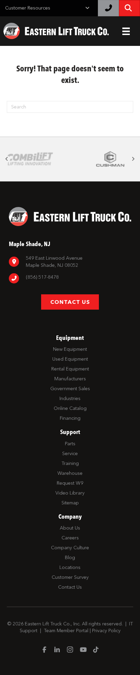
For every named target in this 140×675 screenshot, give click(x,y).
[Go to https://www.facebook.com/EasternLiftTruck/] (44, 650)
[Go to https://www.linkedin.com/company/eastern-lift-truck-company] (57, 650)
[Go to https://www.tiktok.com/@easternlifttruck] (96, 650)
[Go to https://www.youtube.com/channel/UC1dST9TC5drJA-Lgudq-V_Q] (83, 650)
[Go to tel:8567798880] (70, 278)
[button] (6, 159)
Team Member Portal (66, 631)
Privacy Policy (106, 631)
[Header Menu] (126, 31)
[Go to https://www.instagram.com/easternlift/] (70, 650)
